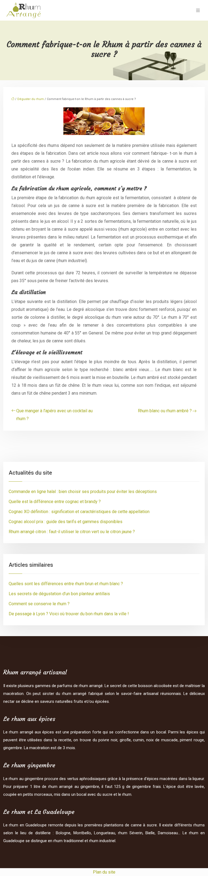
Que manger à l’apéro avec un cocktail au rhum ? (54, 414)
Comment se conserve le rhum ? (39, 603)
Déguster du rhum (30, 99)
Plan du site (104, 872)
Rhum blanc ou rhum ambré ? (165, 410)
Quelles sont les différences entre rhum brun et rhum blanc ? (66, 583)
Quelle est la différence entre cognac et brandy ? (55, 501)
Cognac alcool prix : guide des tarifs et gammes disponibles (65, 521)
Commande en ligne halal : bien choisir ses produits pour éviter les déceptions (83, 491)
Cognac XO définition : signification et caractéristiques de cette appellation (79, 511)
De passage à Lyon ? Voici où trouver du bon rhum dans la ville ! (69, 613)
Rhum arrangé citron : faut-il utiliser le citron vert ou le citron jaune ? (72, 531)
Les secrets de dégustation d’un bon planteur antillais (59, 593)
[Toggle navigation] (198, 10)
